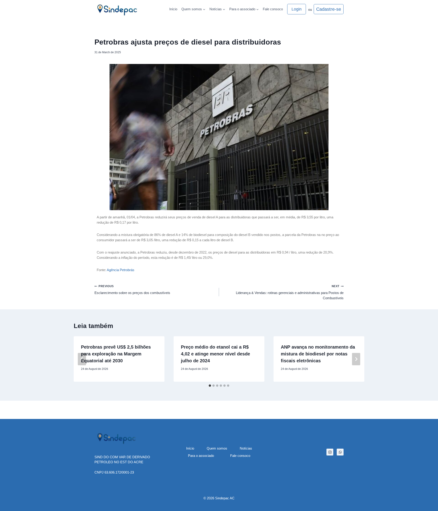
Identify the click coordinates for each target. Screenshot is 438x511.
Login (297, 9)
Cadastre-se (328, 9)
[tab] (210, 385)
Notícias (246, 448)
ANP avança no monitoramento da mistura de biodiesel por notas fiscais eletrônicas (318, 353)
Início (173, 9)
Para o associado (201, 456)
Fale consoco (273, 9)
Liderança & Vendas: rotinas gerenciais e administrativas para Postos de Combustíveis (290, 292)
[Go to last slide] (82, 359)
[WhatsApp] (340, 452)
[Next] (356, 359)
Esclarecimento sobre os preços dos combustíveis (132, 290)
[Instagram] (329, 452)
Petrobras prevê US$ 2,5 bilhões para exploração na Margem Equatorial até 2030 (116, 353)
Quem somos (217, 448)
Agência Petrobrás (120, 270)
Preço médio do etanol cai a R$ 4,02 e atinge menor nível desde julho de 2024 (215, 353)
